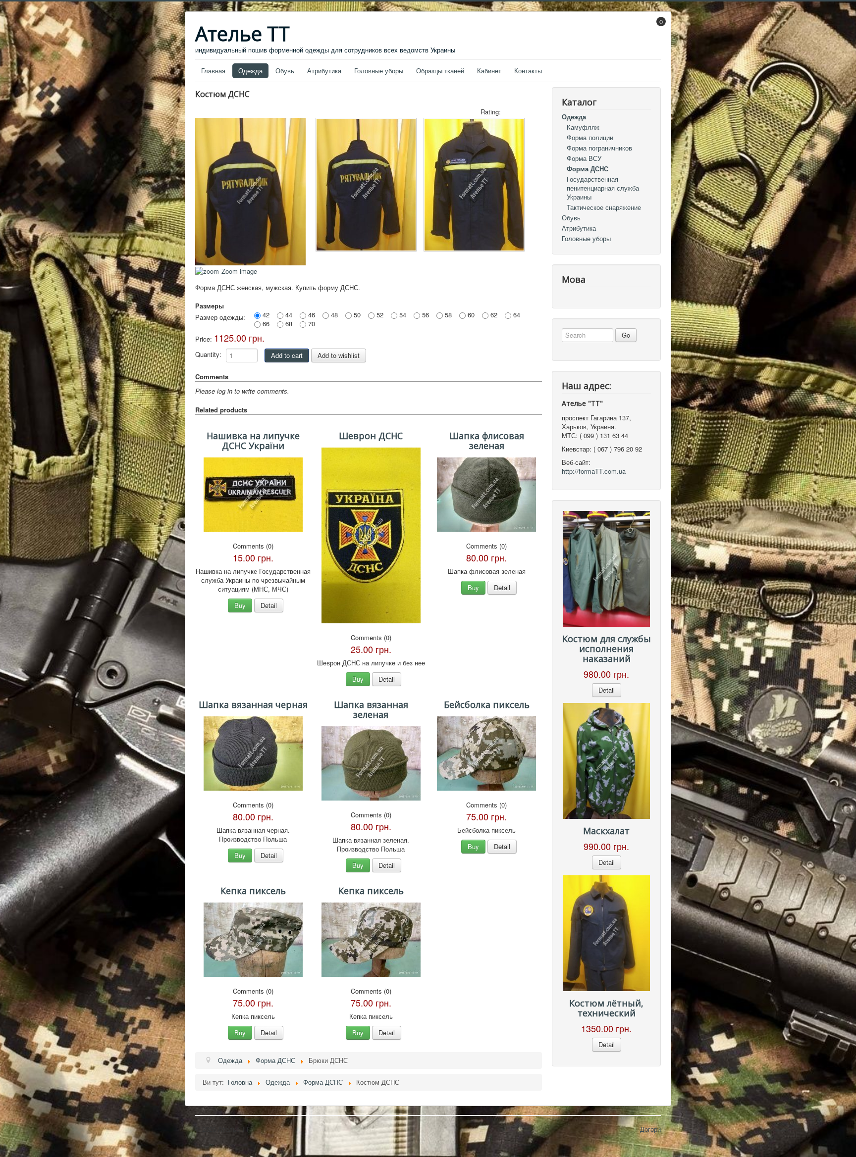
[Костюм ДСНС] (366, 185)
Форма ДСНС (587, 168)
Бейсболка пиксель (487, 704)
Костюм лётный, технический (606, 1008)
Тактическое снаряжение (604, 207)
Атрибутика (324, 70)
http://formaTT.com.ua (594, 471)
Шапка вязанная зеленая (371, 709)
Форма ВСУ (584, 158)
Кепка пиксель (253, 891)
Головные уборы (378, 70)
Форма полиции (590, 137)
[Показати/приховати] (656, 28)
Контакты (528, 70)
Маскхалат (606, 831)
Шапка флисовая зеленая (486, 441)
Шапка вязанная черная (253, 704)
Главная (213, 70)
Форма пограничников (599, 147)
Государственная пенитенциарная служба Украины (603, 187)
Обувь (284, 70)
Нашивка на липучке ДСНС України (253, 441)
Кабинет (489, 70)
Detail (269, 605)
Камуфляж (583, 127)
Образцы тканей (440, 70)
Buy (240, 605)
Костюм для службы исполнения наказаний (606, 648)
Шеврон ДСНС (371, 436)
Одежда (250, 70)
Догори (650, 1129)
